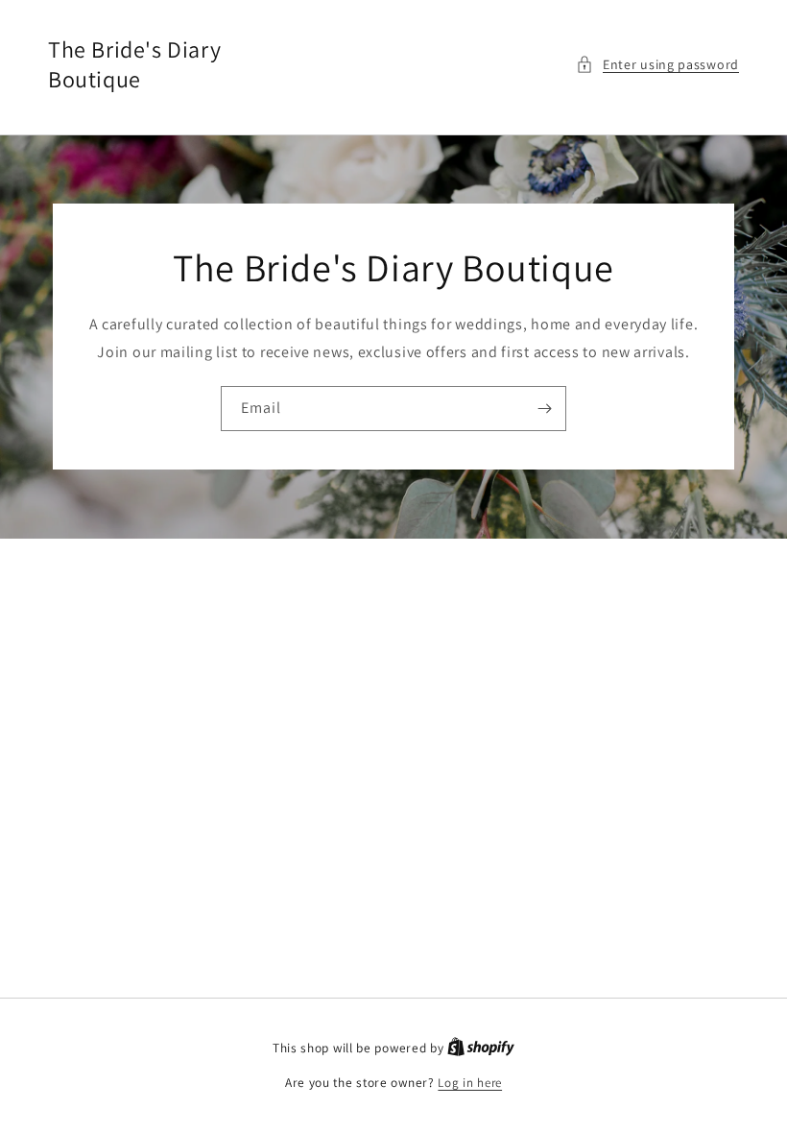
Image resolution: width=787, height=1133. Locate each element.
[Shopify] (480, 1048)
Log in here (470, 1082)
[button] (657, 65)
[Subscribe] (544, 408)
